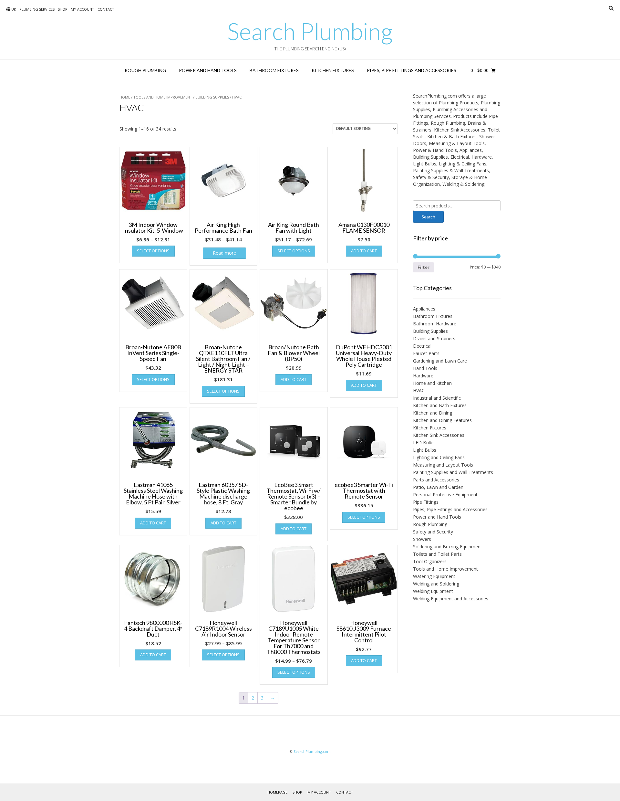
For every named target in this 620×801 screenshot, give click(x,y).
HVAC (419, 390)
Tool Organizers (430, 561)
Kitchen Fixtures (333, 70)
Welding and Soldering (436, 584)
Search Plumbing (310, 31)
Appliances (424, 309)
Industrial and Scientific (437, 398)
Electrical (422, 346)
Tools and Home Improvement (162, 97)
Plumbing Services (37, 9)
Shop (62, 9)
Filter (423, 267)
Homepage (277, 792)
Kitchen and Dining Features (442, 420)
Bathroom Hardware (434, 324)
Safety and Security (433, 532)
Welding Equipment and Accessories (450, 598)
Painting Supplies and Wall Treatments (453, 472)
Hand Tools (425, 368)
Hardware (423, 376)
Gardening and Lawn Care (440, 361)
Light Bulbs (424, 450)
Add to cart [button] (364, 251)
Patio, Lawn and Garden (438, 487)
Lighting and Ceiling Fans (439, 457)
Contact (106, 9)
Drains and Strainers (434, 338)
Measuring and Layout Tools (443, 465)
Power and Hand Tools (208, 70)
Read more (224, 253)
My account (82, 9)
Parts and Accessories (436, 480)
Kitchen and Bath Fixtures (440, 405)
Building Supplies (212, 97)
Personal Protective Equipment (445, 494)
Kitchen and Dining (432, 413)
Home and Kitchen (432, 383)
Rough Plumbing (145, 70)
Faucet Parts (426, 353)
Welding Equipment (433, 591)
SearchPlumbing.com (312, 751)
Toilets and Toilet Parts (437, 554)
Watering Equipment (434, 576)
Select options (153, 251)
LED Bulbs (424, 442)
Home (124, 97)
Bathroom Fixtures (274, 70)
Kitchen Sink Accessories (438, 435)
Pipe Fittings (426, 502)
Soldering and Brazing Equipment (447, 546)
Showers (422, 539)
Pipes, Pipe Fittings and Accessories (411, 70)
